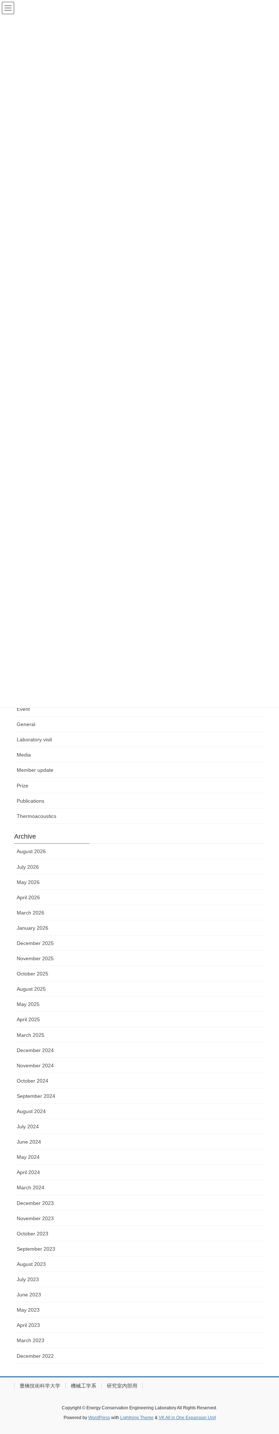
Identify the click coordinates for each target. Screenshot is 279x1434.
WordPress (99, 1417)
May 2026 (28, 882)
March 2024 (30, 1187)
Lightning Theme (137, 1417)
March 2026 (30, 913)
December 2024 (35, 1050)
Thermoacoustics (36, 816)
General (26, 724)
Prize (22, 786)
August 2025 (31, 989)
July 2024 (28, 1126)
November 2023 (35, 1218)
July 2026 (28, 867)
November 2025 (35, 958)
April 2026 (28, 897)
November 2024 (35, 1065)
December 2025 (35, 943)
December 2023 (35, 1203)
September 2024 (36, 1096)
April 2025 (28, 1019)
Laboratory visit (34, 739)
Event (23, 709)
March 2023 (30, 1340)
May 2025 (28, 1004)
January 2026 (32, 928)
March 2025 (30, 1035)
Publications (30, 801)
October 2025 (32, 974)
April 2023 (28, 1325)
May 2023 (28, 1310)
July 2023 (28, 1279)
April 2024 (28, 1172)
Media (24, 755)
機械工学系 (83, 1386)
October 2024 (32, 1081)
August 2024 (31, 1111)
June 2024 (29, 1142)
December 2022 (35, 1356)
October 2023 (32, 1234)
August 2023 (31, 1264)
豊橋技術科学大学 (40, 1386)
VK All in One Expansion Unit (187, 1417)
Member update (35, 770)
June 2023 (29, 1294)
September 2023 (36, 1249)
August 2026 (31, 851)
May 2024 (28, 1157)
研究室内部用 (122, 1386)
